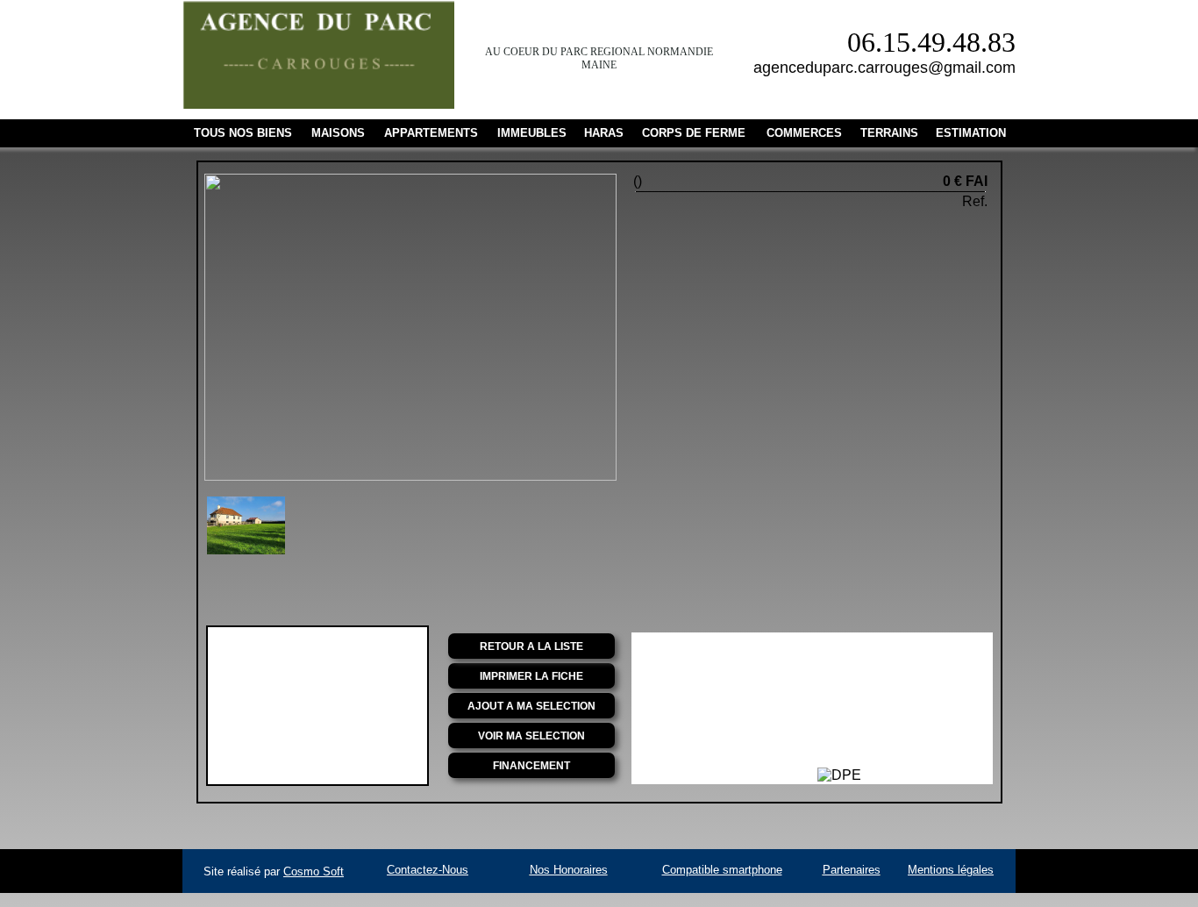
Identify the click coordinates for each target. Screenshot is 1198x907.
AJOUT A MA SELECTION (531, 706)
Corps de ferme (693, 132)
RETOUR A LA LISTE (531, 646)
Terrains (889, 132)
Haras (604, 132)
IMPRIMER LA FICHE (531, 676)
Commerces (804, 132)
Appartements (431, 132)
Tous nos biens (243, 132)
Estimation (971, 132)
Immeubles (532, 132)
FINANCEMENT (531, 766)
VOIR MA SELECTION (531, 736)
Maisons (338, 132)
